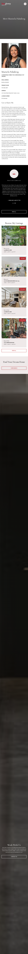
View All (14, 211)
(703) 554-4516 (5, 87)
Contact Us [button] (14, 856)
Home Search (14, 368)
